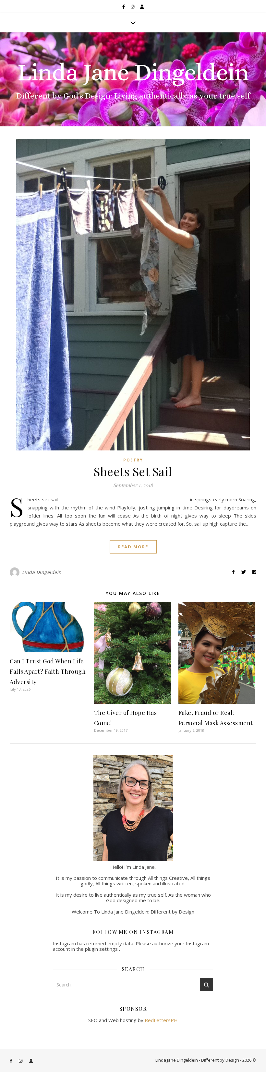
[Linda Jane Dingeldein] (133, 79)
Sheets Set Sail (133, 471)
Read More (133, 547)
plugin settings (102, 949)
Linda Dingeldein (42, 572)
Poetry (133, 460)
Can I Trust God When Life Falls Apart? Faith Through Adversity (48, 671)
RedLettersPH (161, 1020)
